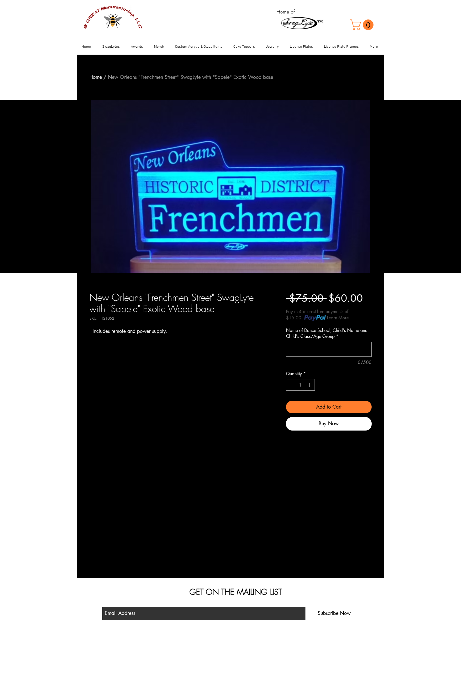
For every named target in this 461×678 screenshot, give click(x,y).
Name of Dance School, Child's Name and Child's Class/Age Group (327, 333)
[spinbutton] (300, 384)
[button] (363, 24)
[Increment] (310, 384)
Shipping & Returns (182, 651)
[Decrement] (291, 384)
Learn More (338, 318)
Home (95, 77)
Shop (170, 642)
